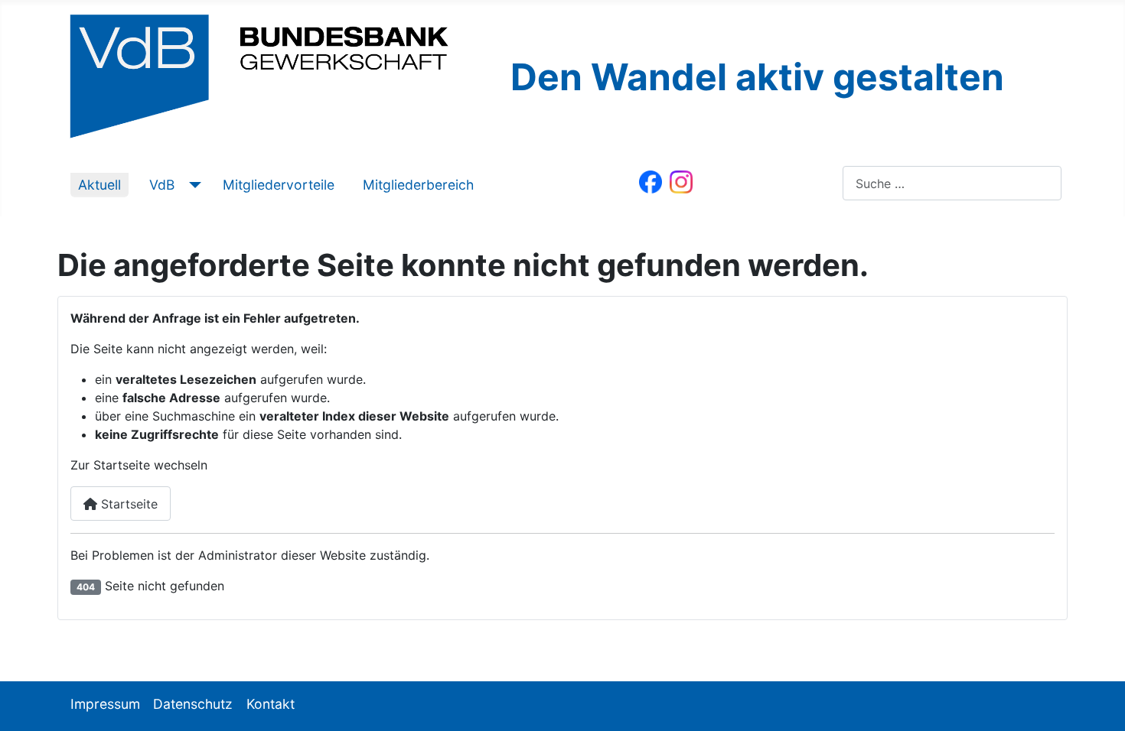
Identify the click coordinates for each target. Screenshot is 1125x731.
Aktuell (99, 185)
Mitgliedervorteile (278, 185)
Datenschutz (193, 704)
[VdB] (191, 185)
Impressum (105, 704)
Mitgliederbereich (418, 185)
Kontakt (270, 704)
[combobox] (952, 183)
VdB (161, 185)
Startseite (127, 504)
